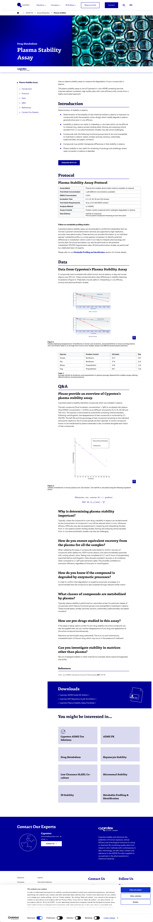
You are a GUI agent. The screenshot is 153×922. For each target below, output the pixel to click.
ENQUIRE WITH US (69, 163)
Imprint (40, 877)
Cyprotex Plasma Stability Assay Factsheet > (78, 703)
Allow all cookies (135, 890)
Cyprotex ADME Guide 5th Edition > (74, 695)
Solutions (40, 5)
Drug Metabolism (43, 13)
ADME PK (29, 13)
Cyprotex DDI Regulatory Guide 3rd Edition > (78, 699)
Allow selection (135, 896)
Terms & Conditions (44, 882)
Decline (135, 902)
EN (131, 5)
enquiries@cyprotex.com (50, 836)
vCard (43, 839)
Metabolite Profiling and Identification (89, 252)
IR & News (70, 5)
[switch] (60, 918)
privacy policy (52, 910)
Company (55, 5)
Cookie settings (109, 918)
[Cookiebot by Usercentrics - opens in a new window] (13, 918)
